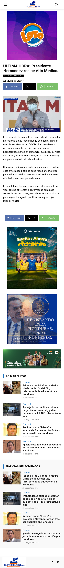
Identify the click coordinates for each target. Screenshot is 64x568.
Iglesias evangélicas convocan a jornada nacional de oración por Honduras (42, 447)
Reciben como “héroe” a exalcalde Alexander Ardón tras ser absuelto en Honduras (41, 430)
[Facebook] (52, 562)
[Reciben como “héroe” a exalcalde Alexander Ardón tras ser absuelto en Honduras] (12, 429)
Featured (26, 382)
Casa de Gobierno (13, 76)
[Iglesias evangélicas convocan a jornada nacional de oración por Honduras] (12, 446)
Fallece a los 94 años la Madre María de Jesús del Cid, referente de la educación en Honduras (40, 390)
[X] (58, 562)
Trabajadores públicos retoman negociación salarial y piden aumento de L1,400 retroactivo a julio (42, 412)
